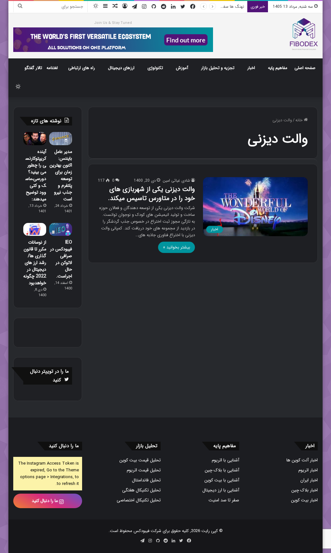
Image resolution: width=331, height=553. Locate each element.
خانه (299, 120)
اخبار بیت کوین (304, 500)
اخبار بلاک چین (304, 490)
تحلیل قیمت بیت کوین (140, 460)
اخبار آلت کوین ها (302, 460)
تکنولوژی (155, 68)
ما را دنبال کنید (45, 500)
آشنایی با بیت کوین (221, 480)
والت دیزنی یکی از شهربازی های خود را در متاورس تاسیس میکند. (151, 193)
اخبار (251, 68)
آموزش (182, 68)
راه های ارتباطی (81, 68)
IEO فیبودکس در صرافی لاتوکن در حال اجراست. (61, 259)
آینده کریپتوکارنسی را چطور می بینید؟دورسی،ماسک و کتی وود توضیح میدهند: (36, 175)
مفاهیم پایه (277, 68)
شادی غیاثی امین (176, 180)
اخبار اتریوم (308, 470)
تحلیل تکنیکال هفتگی (141, 490)
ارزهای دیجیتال (121, 68)
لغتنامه (52, 68)
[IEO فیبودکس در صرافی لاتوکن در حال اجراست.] (60, 229)
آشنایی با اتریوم (225, 460)
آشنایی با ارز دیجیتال (220, 490)
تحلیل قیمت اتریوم (144, 470)
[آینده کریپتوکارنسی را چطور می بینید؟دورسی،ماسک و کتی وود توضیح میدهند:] (34, 138)
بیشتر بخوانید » (176, 247)
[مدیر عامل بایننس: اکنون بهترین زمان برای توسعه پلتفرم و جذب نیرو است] (60, 138)
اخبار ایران (309, 480)
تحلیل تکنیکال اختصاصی (139, 500)
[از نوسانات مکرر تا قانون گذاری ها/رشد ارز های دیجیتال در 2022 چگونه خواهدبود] (34, 229)
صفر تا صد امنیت (223, 500)
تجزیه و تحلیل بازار (217, 68)
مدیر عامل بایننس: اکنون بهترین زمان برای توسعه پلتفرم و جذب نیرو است (60, 175)
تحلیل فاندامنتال (146, 480)
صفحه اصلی (304, 68)
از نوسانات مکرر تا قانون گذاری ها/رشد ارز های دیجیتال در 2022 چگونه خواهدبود (34, 263)
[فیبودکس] (304, 34)
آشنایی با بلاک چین (222, 470)
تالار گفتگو (33, 68)
